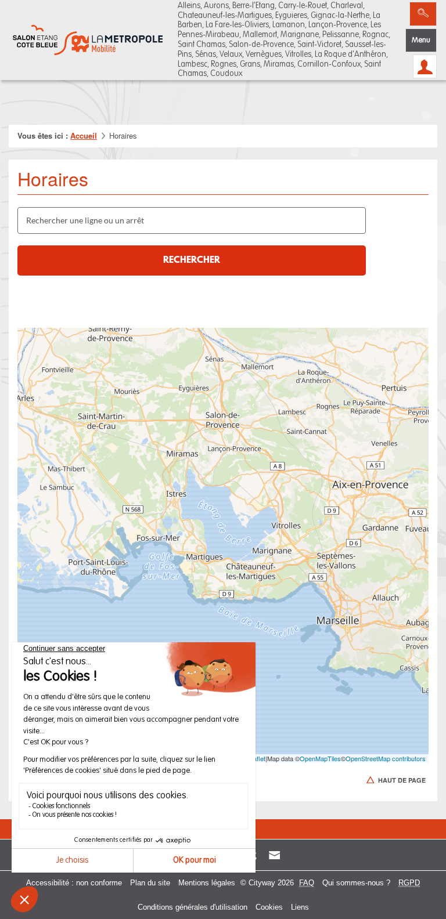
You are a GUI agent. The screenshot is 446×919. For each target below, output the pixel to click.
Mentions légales (206, 882)
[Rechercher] (423, 14)
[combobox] (191, 220)
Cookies (269, 907)
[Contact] (274, 855)
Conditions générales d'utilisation (192, 907)
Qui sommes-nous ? (356, 882)
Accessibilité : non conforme (74, 882)
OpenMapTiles (320, 758)
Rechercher (191, 260)
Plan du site (150, 882)
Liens (300, 907)
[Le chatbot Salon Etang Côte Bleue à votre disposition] (416, 879)
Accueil (83, 135)
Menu (421, 40)
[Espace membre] (425, 66)
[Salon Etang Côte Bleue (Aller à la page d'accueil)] (87, 40)
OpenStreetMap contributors (386, 758)
